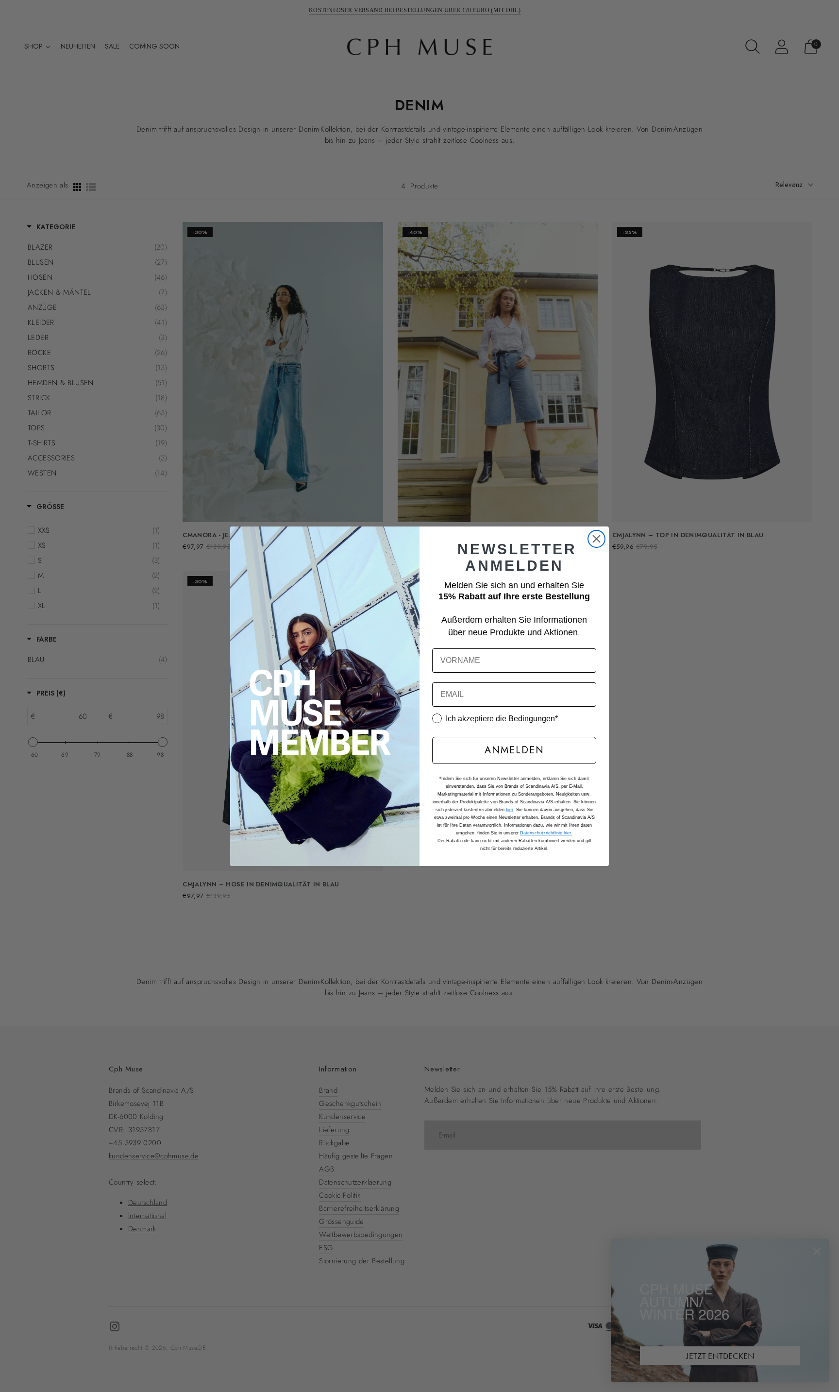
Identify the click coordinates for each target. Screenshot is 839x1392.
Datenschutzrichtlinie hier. (546, 833)
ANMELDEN (514, 750)
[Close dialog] (596, 538)
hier (509, 809)
